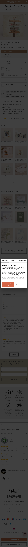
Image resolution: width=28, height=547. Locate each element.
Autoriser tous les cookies (8, 284)
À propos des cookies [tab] (21, 260)
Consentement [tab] (5, 260)
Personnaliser (19, 285)
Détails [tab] (12, 260)
